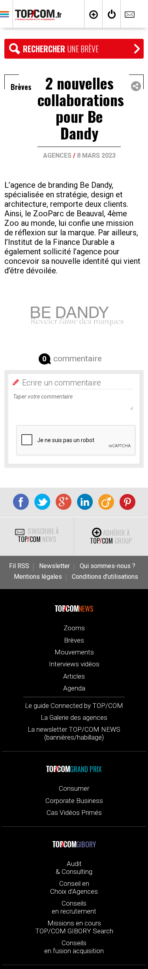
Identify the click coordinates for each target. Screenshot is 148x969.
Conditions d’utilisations (105, 577)
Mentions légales (38, 577)
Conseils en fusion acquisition (74, 947)
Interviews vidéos (74, 664)
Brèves (74, 640)
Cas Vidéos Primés (74, 812)
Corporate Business (74, 801)
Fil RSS (19, 566)
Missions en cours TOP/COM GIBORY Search (74, 927)
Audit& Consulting (74, 868)
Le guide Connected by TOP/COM (74, 706)
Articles (74, 676)
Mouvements (74, 652)
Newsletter (54, 566)
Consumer (74, 788)
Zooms (74, 628)
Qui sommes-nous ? (107, 566)
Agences (57, 155)
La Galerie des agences (74, 717)
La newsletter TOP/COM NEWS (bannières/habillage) (74, 733)
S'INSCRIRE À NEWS (38, 535)
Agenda (74, 688)
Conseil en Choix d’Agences (74, 887)
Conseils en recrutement (74, 907)
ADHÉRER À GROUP (111, 537)
